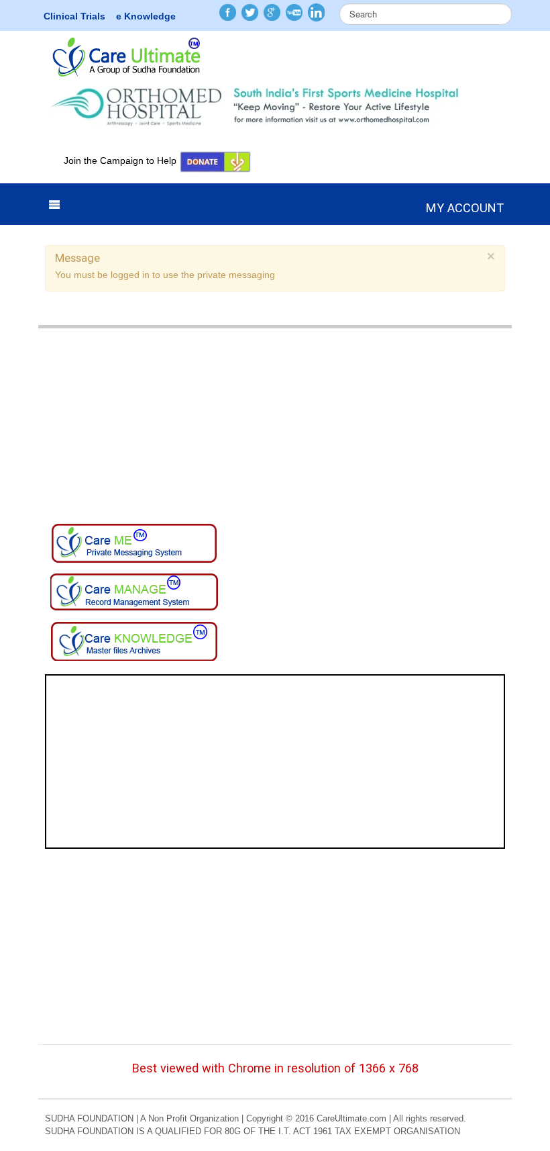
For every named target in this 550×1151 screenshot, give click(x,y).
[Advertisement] (275, 422)
